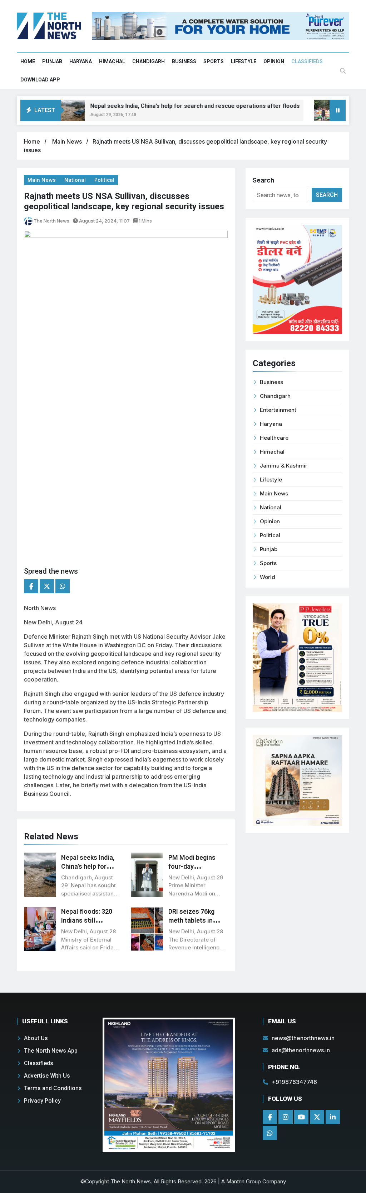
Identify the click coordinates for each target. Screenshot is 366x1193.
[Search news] (342, 70)
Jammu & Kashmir (283, 465)
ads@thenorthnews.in (301, 1050)
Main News (67, 141)
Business (184, 61)
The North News (51, 221)
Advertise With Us (47, 1075)
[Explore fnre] (168, 1084)
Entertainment (278, 409)
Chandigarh (148, 61)
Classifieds (307, 61)
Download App (40, 80)
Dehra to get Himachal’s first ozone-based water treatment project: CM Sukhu (190, 106)
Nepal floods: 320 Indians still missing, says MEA (88, 920)
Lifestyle (243, 61)
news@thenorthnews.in (303, 1038)
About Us (36, 1038)
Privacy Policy (42, 1100)
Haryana (80, 61)
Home (27, 61)
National (75, 180)
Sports (213, 61)
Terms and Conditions (53, 1088)
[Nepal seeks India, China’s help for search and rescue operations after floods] (323, 110)
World (267, 577)
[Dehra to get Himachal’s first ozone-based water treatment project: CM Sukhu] (66, 110)
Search (263, 180)
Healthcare (274, 437)
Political (104, 180)
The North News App (51, 1050)
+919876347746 (294, 1081)
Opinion (273, 61)
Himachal (112, 61)
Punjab (52, 61)
